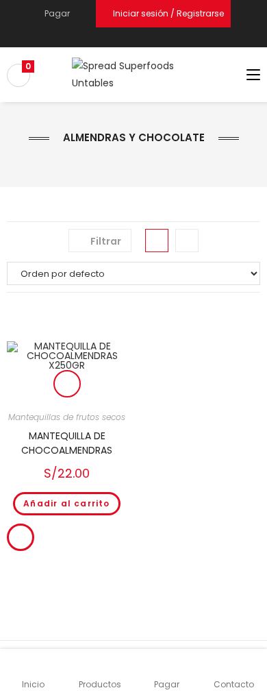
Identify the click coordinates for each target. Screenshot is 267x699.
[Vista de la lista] (187, 240)
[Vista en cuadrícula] (156, 240)
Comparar (20, 537)
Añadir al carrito (66, 503)
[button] (67, 328)
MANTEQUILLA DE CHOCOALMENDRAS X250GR (66, 443)
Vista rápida (67, 383)
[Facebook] (125, 38)
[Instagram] (139, 38)
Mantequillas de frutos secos (66, 417)
